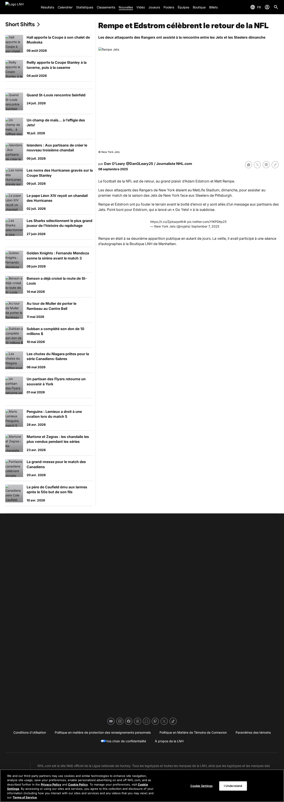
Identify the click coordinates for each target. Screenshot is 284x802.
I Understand (233, 786)
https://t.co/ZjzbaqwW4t (168, 222)
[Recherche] (276, 7)
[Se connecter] (267, 7)
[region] (142, 785)
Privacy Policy (51, 784)
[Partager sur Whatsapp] (248, 164)
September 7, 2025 (205, 226)
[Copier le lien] (275, 164)
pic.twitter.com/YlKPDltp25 (207, 222)
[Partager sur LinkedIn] (266, 164)
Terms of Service (25, 797)
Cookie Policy (78, 784)
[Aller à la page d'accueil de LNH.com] (21, 7)
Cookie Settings (201, 786)
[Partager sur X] (257, 164)
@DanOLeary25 (139, 163)
